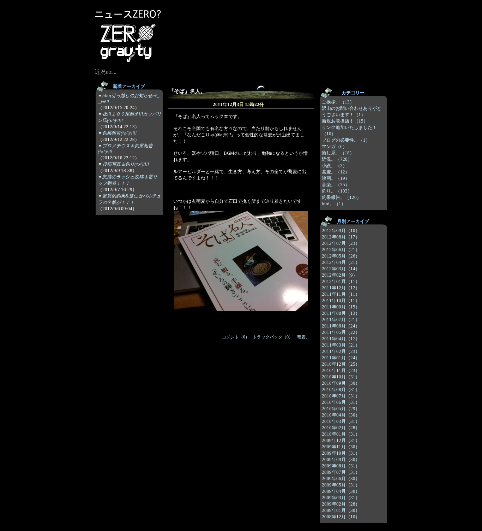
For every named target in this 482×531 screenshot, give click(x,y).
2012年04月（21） (341, 262)
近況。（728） (337, 159)
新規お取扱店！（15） (345, 121)
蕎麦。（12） (336, 172)
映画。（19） (336, 178)
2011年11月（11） (341, 294)
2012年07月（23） (341, 243)
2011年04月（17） (341, 338)
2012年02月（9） (339, 275)
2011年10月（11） (341, 300)
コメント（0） (235, 337)
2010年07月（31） (341, 396)
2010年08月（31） (341, 389)
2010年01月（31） (341, 434)
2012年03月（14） (341, 268)
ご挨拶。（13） (338, 102)
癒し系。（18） (338, 152)
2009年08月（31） (341, 465)
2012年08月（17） (341, 237)
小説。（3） (334, 165)
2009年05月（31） (341, 485)
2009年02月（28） (341, 504)
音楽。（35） (336, 184)
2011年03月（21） (341, 345)
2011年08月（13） (341, 313)
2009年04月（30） (341, 491)
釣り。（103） (337, 191)
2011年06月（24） (341, 326)
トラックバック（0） (273, 337)
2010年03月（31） (341, 421)
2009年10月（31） (341, 453)
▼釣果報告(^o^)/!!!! (117, 133)
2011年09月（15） (341, 306)
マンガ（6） (334, 146)
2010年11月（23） (341, 370)
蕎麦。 (303, 337)
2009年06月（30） (341, 478)
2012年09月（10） (341, 230)
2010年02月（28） (341, 427)
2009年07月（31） (341, 472)
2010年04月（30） (341, 415)
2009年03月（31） (341, 497)
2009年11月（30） (341, 446)
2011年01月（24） (341, 357)
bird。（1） (334, 203)
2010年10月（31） (341, 376)
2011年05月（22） (341, 332)
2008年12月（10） (341, 516)
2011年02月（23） (341, 351)
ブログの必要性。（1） (346, 140)
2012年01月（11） (341, 281)
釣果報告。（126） (341, 197)
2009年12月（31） (341, 440)
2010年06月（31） (341, 402)
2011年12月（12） (341, 287)
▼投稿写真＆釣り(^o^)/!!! (123, 164)
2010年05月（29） (341, 408)
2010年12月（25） (341, 364)
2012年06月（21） (341, 249)
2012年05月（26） (341, 256)
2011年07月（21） (341, 319)
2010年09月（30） (341, 383)
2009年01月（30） (341, 510)
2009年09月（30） (341, 459)
